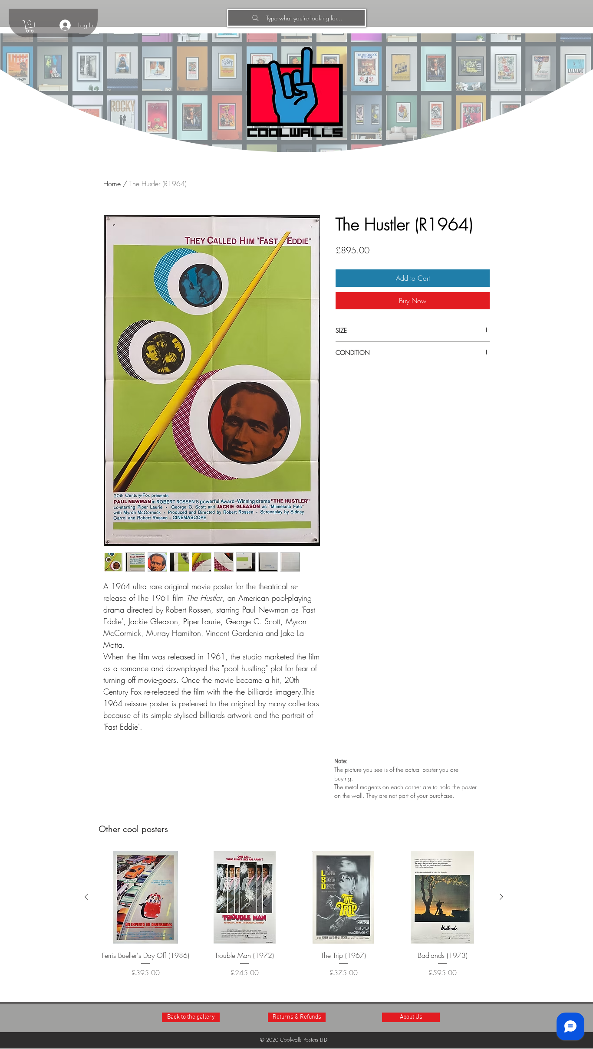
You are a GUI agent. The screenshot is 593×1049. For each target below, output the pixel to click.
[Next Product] (501, 897)
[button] (30, 26)
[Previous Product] (86, 897)
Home (112, 183)
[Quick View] (145, 897)
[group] (294, 919)
